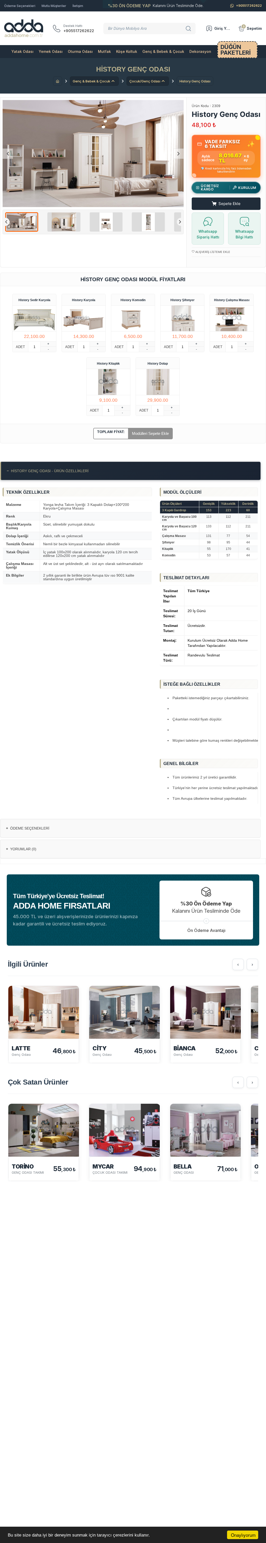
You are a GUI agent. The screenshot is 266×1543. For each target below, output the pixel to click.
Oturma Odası (80, 51)
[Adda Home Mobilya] (23, 28)
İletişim (77, 6)
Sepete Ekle (229, 203)
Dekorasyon (200, 51)
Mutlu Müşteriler (54, 6)
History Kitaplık (108, 363)
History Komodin (133, 300)
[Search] (189, 28)
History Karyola (83, 300)
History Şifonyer (182, 300)
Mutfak (104, 51)
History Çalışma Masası (231, 300)
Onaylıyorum (243, 1535)
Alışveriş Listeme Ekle (212, 252)
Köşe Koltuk (126, 51)
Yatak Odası (22, 51)
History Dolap (158, 363)
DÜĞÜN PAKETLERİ (236, 50)
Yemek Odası (51, 51)
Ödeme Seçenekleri (19, 6)
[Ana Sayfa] (57, 81)
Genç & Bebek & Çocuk (163, 51)
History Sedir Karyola (34, 300)
